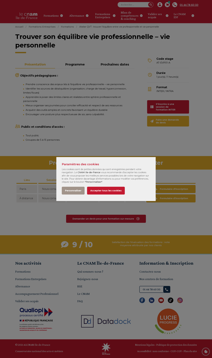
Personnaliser (73, 190)
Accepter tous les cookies (106, 190)
